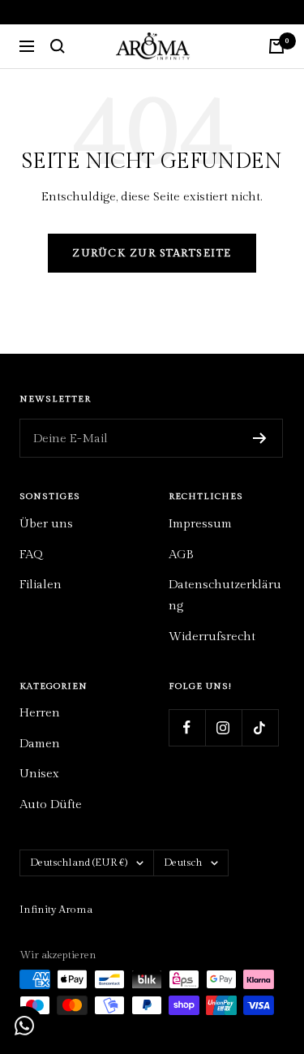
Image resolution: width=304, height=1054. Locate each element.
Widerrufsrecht (212, 636)
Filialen (40, 585)
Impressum (200, 524)
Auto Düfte (50, 804)
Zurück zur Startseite (152, 253)
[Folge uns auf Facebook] (187, 727)
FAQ (30, 554)
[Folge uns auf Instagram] (223, 727)
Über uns (46, 524)
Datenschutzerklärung (225, 595)
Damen (39, 744)
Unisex (39, 774)
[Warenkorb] (276, 46)
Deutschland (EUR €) (79, 862)
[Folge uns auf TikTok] (260, 727)
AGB (181, 554)
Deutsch (183, 862)
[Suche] (57, 46)
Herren (39, 713)
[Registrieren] (260, 438)
